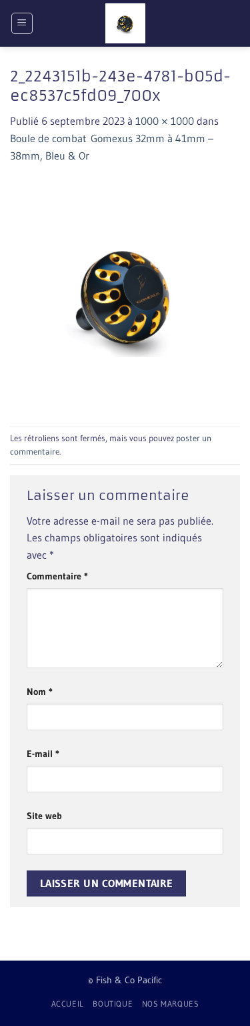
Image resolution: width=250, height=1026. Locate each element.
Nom (40, 692)
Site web (44, 816)
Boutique (113, 1004)
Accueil (67, 1004)
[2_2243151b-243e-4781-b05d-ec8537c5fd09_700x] (125, 294)
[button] (22, 23)
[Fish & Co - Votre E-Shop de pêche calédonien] (125, 23)
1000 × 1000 (164, 120)
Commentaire (57, 576)
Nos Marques (170, 1004)
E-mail (43, 754)
